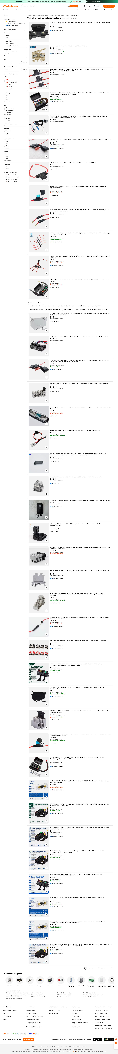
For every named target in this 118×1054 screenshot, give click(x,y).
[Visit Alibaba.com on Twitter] (102, 1028)
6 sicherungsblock (80, 309)
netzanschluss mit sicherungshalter (92, 995)
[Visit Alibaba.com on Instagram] (106, 1028)
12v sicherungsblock (37, 993)
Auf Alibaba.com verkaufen (101, 1010)
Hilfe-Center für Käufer (78, 1010)
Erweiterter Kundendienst (32, 1019)
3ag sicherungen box (12, 997)
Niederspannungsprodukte (57, 15)
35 (105, 968)
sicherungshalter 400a (49, 305)
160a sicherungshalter (37, 995)
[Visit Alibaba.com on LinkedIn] (99, 1028)
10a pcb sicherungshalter (38, 997)
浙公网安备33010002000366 (85, 1051)
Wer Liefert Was (82, 1046)
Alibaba (29, 15)
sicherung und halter (68, 309)
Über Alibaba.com (8, 1007)
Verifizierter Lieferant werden (102, 1019)
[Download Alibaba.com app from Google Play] (109, 1039)
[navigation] (15, 492)
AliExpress (34, 1046)
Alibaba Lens (6, 1039)
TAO (70, 1046)
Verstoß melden (76, 1027)
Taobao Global (64, 1046)
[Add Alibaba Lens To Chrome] (28, 1039)
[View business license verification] (73, 1051)
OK (24, 62)
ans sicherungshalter (97, 305)
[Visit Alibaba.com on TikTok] (112, 1028)
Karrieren (5, 1019)
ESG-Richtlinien (7, 1016)
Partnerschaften (99, 1022)
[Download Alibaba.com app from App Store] (97, 1039)
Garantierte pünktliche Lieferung (34, 1016)
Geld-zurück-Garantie (31, 1013)
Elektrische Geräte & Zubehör (40, 15)
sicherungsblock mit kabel (64, 995)
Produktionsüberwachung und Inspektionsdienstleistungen (33, 1023)
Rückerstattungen (76, 1019)
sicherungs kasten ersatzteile (36, 309)
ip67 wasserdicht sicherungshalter (66, 305)
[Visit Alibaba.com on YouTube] (109, 1028)
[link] (116, 1039)
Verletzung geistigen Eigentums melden (80, 1023)
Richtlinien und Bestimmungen (34, 1027)
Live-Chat (74, 1013)
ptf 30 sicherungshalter (89, 993)
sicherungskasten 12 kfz (89, 997)
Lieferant (60, 30)
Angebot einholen (53, 1013)
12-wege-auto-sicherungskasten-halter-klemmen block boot (18, 993)
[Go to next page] (109, 968)
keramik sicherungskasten (83, 305)
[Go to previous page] (82, 968)
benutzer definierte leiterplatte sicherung (97, 309)
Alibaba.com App (86, 1039)
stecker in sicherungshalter (65, 993)
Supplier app (55, 1039)
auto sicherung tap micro (35, 305)
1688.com (41, 1046)
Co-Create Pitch (7, 1013)
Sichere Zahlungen (31, 1010)
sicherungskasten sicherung (14, 998)
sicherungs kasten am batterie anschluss (18, 995)
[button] (68, 6)
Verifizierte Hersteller (54, 1010)
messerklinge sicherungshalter (53, 309)
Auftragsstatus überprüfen (101, 1016)
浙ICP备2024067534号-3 (100, 1051)
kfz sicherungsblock (62, 997)
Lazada (57, 1046)
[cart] (90, 6)
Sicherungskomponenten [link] (72, 15)
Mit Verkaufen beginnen (101, 1013)
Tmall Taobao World (50, 1046)
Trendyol (75, 1046)
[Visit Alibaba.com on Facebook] (96, 1028)
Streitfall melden (76, 1016)
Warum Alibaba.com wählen (10, 1010)
